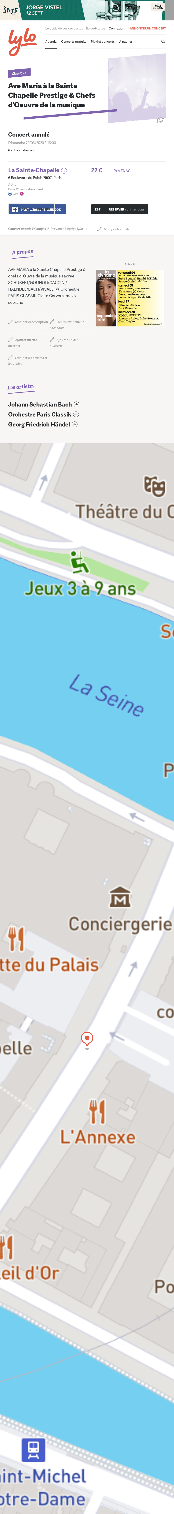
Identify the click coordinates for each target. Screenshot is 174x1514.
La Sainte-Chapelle (33, 170)
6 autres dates (18, 150)
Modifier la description (31, 322)
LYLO (22, 42)
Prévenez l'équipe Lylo (45, 229)
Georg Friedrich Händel (39, 424)
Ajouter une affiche (140, 121)
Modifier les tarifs (116, 229)
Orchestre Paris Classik (39, 414)
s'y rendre (31, 209)
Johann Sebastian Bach (40, 404)
